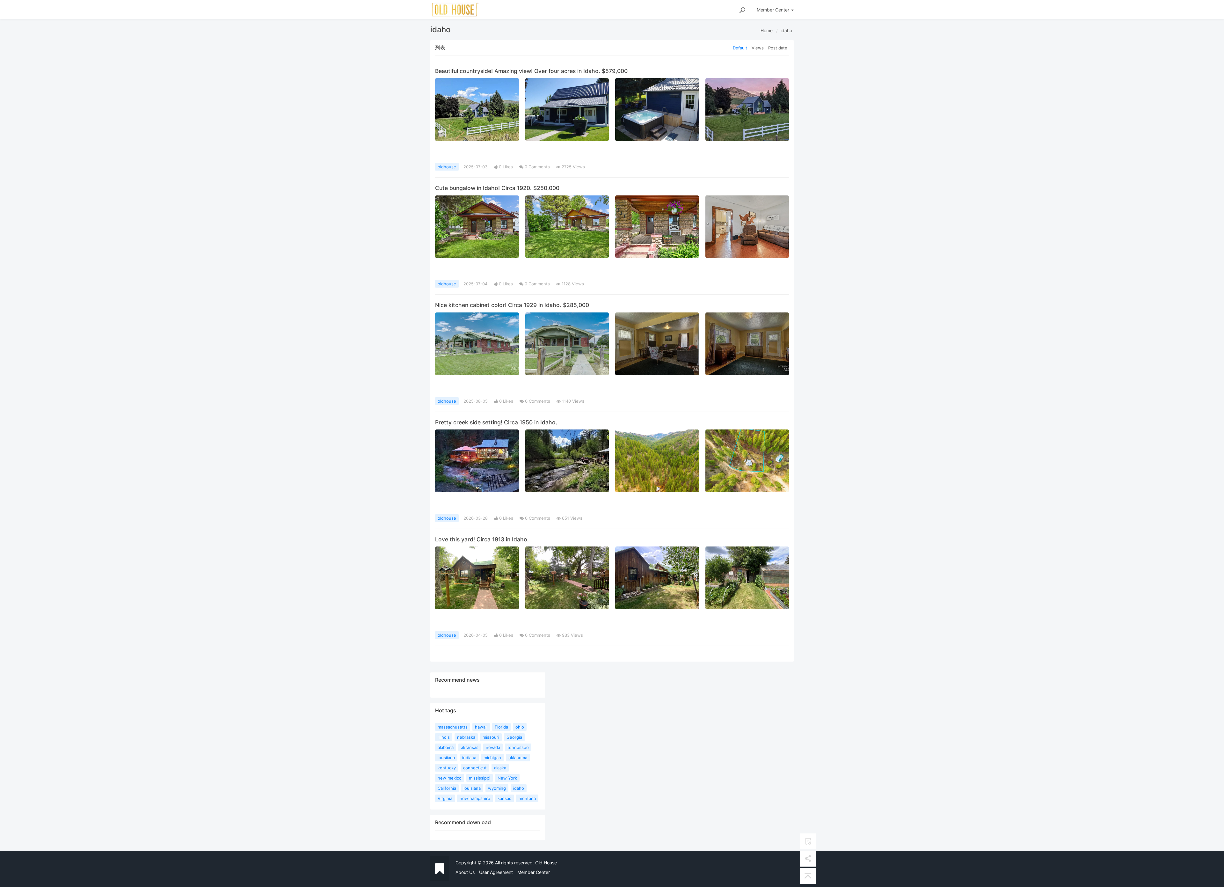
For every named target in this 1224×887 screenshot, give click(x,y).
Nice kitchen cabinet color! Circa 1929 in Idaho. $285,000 (512, 305)
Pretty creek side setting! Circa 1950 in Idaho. (496, 422)
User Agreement (496, 872)
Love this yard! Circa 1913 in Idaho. (482, 539)
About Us (465, 872)
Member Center (533, 872)
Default (740, 47)
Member (773, 9)
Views (758, 47)
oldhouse (447, 166)
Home (767, 30)
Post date (777, 47)
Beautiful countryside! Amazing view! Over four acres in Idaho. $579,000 (531, 71)
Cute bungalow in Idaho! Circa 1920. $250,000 (497, 188)
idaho (786, 30)
